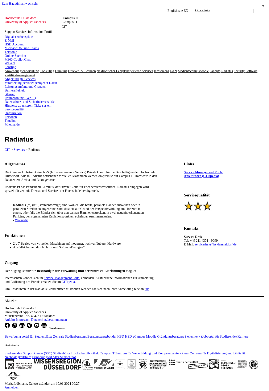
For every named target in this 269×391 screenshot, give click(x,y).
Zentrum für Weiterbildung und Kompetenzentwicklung (152, 353)
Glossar (10, 94)
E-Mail (9, 40)
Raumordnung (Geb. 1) (20, 98)
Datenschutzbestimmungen (49, 319)
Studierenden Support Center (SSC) (28, 353)
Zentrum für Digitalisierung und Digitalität (218, 353)
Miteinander (13, 124)
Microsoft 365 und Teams (22, 48)
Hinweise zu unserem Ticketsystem (28, 105)
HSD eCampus (135, 336)
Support (10, 31)
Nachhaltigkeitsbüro (18, 357)
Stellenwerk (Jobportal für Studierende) (211, 336)
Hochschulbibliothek (85, 353)
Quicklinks (202, 10)
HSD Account (14, 44)
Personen (11, 117)
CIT (7, 149)
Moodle (151, 336)
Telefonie (11, 52)
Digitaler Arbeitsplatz (19, 36)
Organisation (13, 113)
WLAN (10, 63)
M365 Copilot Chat (17, 59)
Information (36, 31)
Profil (48, 31)
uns (147, 289)
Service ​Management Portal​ (62, 278)
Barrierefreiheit (15, 90)
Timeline (10, 120)
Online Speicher (15, 55)
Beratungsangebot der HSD (105, 336)
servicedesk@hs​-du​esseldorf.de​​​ (215, 244)
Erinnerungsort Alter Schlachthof (54, 357)
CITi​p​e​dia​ (68, 282)
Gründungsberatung (170, 336)
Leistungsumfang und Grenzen (25, 86)
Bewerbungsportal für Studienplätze (28, 336)
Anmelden (11, 387)
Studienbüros (61, 353)
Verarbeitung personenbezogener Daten (31, 83)
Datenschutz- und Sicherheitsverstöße (29, 101)
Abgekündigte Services (20, 79)
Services (21, 31)
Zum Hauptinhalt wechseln (20, 3)
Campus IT (107, 353)
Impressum (23, 319)
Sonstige (10, 67)
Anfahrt (10, 319)
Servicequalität (14, 109)
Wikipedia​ (21, 220)
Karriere (242, 336)
